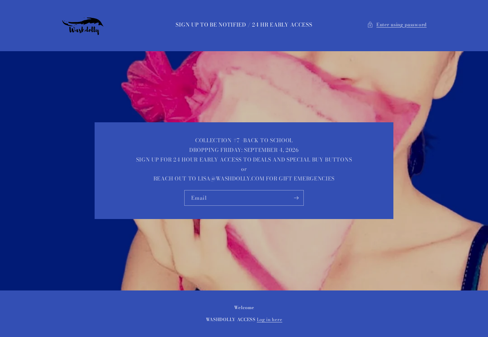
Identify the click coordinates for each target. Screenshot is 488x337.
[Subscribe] (296, 198)
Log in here (270, 319)
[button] (397, 25)
